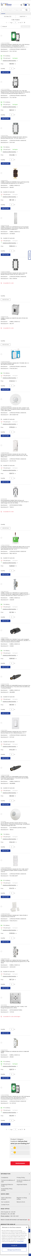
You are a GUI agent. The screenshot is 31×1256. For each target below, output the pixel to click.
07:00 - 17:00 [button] (26, 3)
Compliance (4, 1177)
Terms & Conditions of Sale (8, 1180)
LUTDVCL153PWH (5, 43)
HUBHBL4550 (4, 180)
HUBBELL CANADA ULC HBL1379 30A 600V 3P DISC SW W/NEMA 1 (14, 318)
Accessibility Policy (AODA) (6, 1189)
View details (5, 299)
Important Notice (22, 1184)
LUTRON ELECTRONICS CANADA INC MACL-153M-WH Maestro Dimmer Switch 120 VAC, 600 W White (14, 273)
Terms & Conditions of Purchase (23, 1180)
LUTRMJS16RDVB (5, 545)
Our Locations (5, 1202)
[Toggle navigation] (2, 4)
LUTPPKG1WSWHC (5, 361)
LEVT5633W (4, 499)
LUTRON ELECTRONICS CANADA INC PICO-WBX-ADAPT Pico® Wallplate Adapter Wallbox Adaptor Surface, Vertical (14, 870)
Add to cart (5, 72)
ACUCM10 (3, 821)
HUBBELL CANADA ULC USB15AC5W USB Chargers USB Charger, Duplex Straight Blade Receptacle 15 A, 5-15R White (15, 961)
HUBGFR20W (4, 1050)
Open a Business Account (6, 1198)
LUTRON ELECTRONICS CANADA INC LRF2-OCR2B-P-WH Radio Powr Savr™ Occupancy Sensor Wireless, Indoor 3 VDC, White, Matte (15, 409)
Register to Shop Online (22, 1198)
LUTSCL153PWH (5, 1095)
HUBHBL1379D (4, 316)
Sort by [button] (22, 16)
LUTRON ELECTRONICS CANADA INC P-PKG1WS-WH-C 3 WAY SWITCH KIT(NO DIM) (15, 363)
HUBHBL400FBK (5, 684)
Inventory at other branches (9, 60)
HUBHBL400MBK (5, 775)
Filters (7, 16)
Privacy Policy (21, 1177)
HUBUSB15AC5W (5, 959)
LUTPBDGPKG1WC (5, 914)
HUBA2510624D (5, 225)
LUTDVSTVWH (4, 135)
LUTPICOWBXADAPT (6, 867)
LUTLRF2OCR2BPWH (6, 406)
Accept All (14, 1245)
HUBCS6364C (4, 638)
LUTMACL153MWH (5, 271)
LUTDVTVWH (4, 730)
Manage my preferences (14, 1250)
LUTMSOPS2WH (5, 453)
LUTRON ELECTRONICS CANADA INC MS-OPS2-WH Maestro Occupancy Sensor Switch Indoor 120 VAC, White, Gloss (14, 455)
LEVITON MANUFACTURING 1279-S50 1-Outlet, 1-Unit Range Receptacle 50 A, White (14, 1007)
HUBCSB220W (4, 591)
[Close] (26, 1227)
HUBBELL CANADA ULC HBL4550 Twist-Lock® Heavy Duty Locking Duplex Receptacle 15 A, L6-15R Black (15, 182)
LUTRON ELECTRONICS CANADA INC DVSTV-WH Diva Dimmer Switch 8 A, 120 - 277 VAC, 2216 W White (14, 137)
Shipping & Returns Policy (7, 1185)
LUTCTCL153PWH (5, 89)
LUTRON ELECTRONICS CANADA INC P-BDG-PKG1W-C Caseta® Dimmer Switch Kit (14, 916)
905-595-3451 (14, 1216)
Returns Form (21, 1202)
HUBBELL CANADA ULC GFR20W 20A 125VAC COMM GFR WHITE (15, 1052)
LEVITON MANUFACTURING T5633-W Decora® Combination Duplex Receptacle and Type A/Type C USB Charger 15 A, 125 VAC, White (15, 502)
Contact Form (5, 1204)
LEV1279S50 (4, 1005)
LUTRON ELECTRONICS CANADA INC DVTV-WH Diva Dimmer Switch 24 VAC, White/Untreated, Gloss (14, 732)
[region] (14, 1240)
